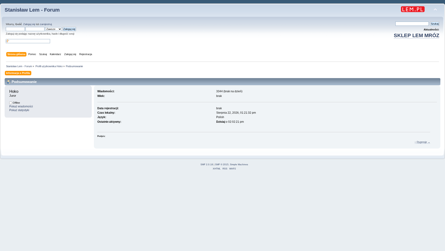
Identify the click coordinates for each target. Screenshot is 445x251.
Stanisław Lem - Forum (32, 10)
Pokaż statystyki (19, 110)
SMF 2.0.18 (206, 164)
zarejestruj (46, 24)
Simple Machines (239, 164)
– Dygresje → (422, 142)
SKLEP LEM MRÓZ (416, 35)
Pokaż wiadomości (21, 106)
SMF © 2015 (222, 164)
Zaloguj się (29, 24)
